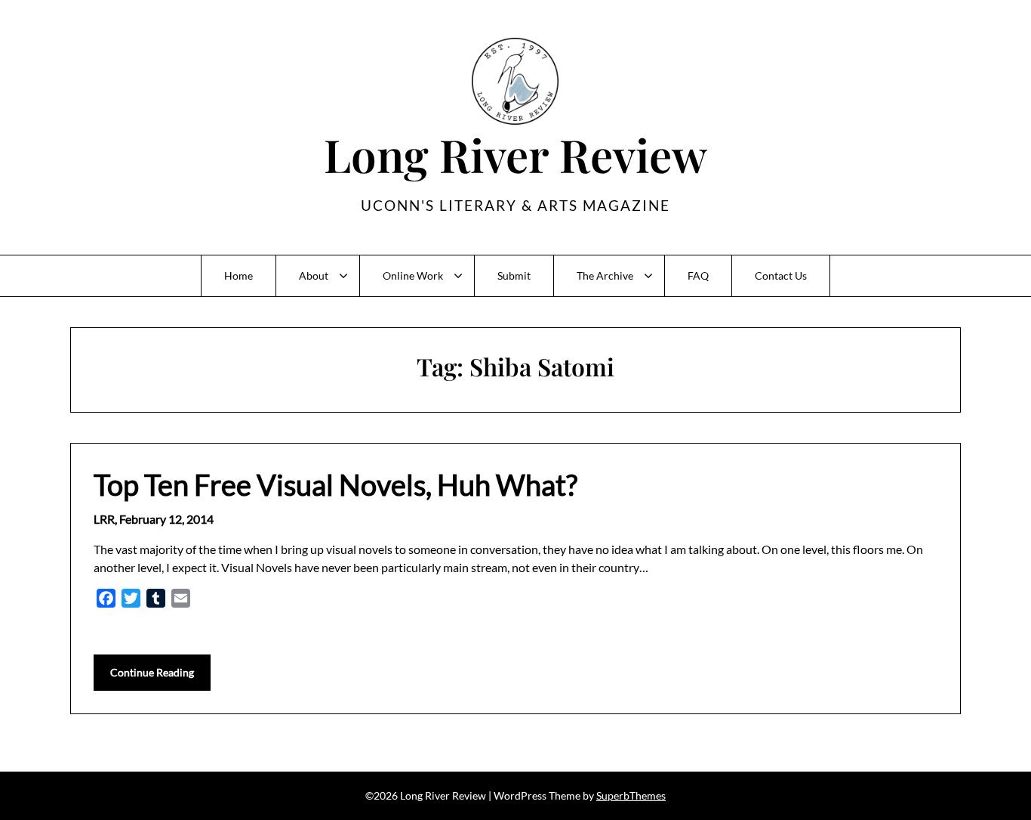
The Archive (605, 275)
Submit (514, 275)
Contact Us (781, 275)
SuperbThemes (631, 795)
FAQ (698, 275)
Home (238, 275)
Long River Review (515, 154)
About (313, 275)
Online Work (413, 275)
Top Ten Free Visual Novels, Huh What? (335, 484)
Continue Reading (152, 672)
